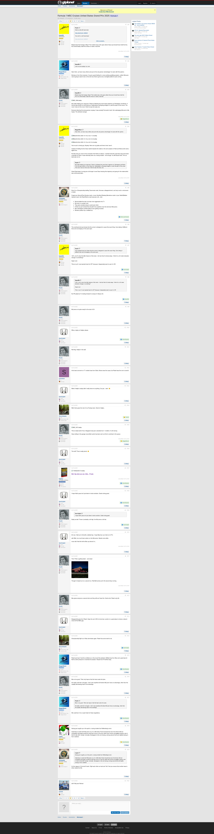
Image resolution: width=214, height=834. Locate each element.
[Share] (126, 25)
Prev (61, 21)
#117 (128, 697)
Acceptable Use (119, 827)
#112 (128, 595)
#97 (128, 245)
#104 (128, 405)
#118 (128, 725)
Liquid (76, 753)
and (125, 216)
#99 (128, 306)
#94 (128, 126)
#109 (128, 510)
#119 (128, 749)
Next (82, 21)
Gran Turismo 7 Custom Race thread (144, 47)
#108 (128, 490)
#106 (128, 448)
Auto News (136, 38)
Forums (85, 3)
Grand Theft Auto (138, 33)
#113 (128, 616)
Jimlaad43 (61, 18)
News (78, 3)
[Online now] (64, 735)
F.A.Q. (100, 827)
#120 (128, 780)
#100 (128, 327)
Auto (114, 824)
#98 (128, 277)
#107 (128, 468)
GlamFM (77, 64)
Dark (107, 824)
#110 (128, 532)
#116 (128, 676)
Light (100, 824)
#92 (128, 61)
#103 (128, 385)
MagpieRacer (78, 129)
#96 (128, 224)
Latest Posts (136, 21)
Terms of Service (108, 827)
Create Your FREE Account (106, 11)
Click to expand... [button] (100, 41)
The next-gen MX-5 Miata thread (143, 35)
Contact (87, 827)
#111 (128, 556)
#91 (128, 24)
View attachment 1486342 (81, 33)
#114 (128, 635)
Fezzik (76, 28)
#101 (128, 347)
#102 (128, 367)
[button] (88, 3)
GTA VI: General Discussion (141, 30)
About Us (94, 827)
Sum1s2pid (78, 513)
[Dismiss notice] (154, 10)
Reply (127, 56)
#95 (128, 187)
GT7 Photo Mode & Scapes (140, 27)
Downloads (94, 3)
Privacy (127, 827)
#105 (128, 424)
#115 (128, 655)
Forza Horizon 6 (137, 44)
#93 (128, 89)
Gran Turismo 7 (137, 49)
